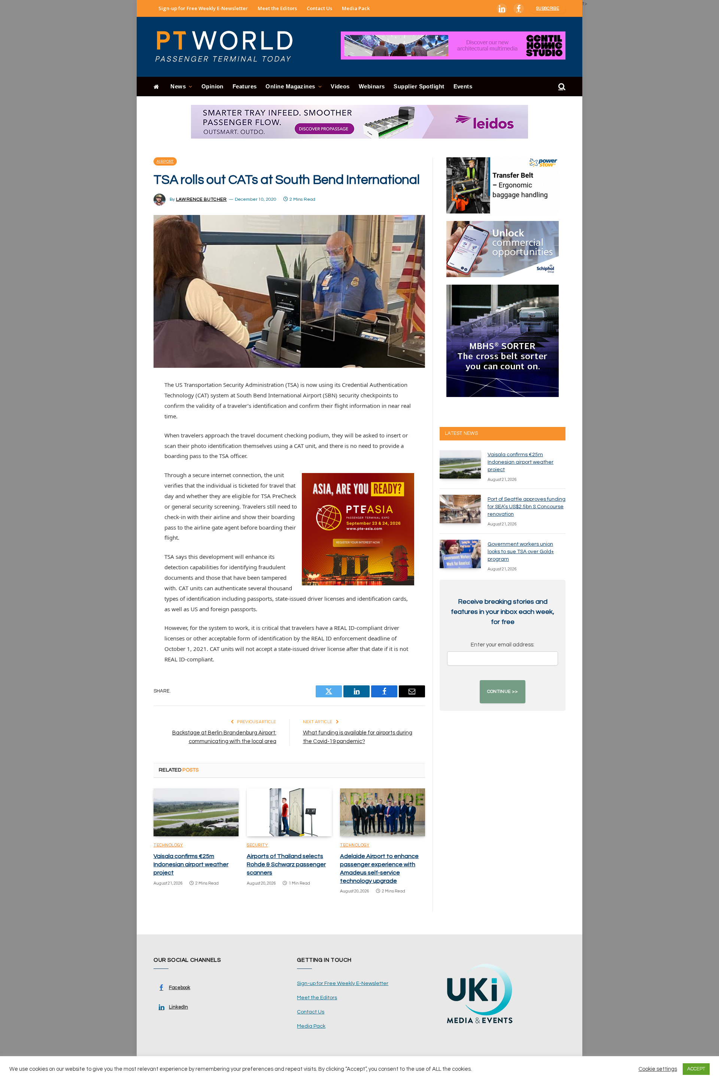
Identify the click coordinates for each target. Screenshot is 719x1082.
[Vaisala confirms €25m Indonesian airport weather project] (196, 812)
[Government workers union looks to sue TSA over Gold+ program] (460, 554)
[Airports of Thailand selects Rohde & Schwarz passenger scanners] (289, 812)
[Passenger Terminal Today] (228, 47)
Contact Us (319, 8)
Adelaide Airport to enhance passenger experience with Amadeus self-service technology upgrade (379, 868)
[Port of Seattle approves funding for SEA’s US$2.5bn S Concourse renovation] (460, 509)
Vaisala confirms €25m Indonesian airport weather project (191, 864)
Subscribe (547, 8)
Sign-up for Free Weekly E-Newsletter (203, 8)
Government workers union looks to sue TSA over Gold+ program (521, 552)
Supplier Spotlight (419, 86)
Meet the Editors (277, 8)
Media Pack (356, 8)
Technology (168, 845)
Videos (340, 86)
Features (245, 86)
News (178, 86)
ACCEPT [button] (696, 1069)
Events (463, 86)
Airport (165, 161)
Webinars (372, 86)
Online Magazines (290, 86)
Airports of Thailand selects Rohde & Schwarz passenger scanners (286, 864)
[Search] (561, 86)
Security (257, 845)
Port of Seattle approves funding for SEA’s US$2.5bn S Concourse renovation (526, 507)
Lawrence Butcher (201, 199)
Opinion (212, 86)
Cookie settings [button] (657, 1069)
